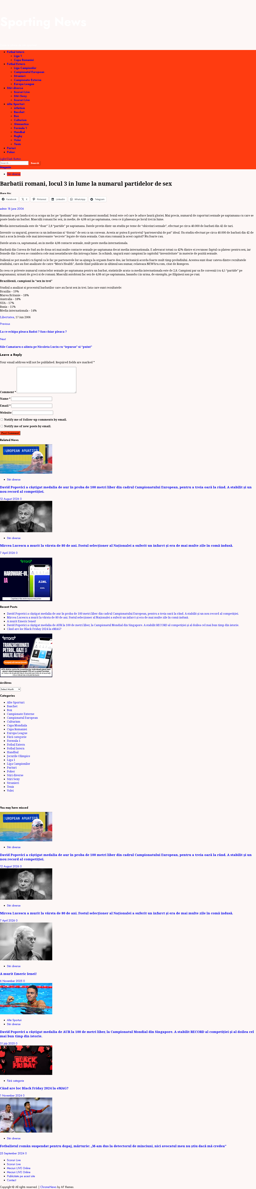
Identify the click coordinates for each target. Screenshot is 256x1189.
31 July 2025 (8, 1043)
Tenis (17, 144)
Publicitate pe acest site (21, 1176)
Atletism (19, 108)
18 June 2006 (16, 209)
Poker (11, 152)
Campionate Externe (27, 80)
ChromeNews (48, 1187)
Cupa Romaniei (24, 60)
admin (4, 209)
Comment (8, 392)
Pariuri (11, 148)
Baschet (19, 112)
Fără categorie (16, 737)
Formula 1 (20, 128)
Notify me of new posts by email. (27, 426)
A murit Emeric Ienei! (21, 621)
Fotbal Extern (16, 64)
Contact (11, 1180)
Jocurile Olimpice (18, 756)
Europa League (24, 84)
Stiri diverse (15, 88)
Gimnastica (21, 124)
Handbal (19, 132)
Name (5, 399)
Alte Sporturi (15, 104)
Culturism (20, 120)
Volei (17, 140)
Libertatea (7, 317)
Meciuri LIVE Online (18, 1168)
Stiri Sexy (20, 96)
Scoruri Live (22, 92)
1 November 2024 (11, 1096)
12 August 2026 (10, 499)
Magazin (5, 167)
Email (5, 406)
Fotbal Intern (15, 52)
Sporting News (43, 22)
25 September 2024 (12, 1153)
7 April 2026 (8, 553)
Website (5, 413)
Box (16, 116)
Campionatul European (29, 72)
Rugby (18, 136)
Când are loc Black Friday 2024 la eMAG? (34, 629)
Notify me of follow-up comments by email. (35, 419)
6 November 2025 (11, 981)
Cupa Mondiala (17, 725)
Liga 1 (18, 56)
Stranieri (19, 76)
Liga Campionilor (25, 68)
